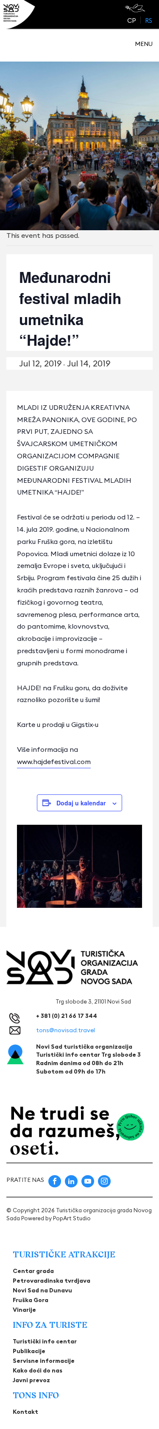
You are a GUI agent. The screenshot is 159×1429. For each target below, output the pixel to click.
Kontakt (25, 1412)
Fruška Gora (30, 1300)
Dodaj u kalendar (81, 803)
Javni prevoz (31, 1380)
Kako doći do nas (37, 1370)
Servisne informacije (44, 1360)
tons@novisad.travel (65, 1030)
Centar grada (33, 1271)
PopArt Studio (72, 1218)
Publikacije (29, 1351)
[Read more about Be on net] (136, 8)
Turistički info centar (45, 1341)
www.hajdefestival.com (54, 761)
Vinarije (24, 1309)
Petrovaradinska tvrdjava (51, 1280)
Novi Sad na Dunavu (42, 1290)
